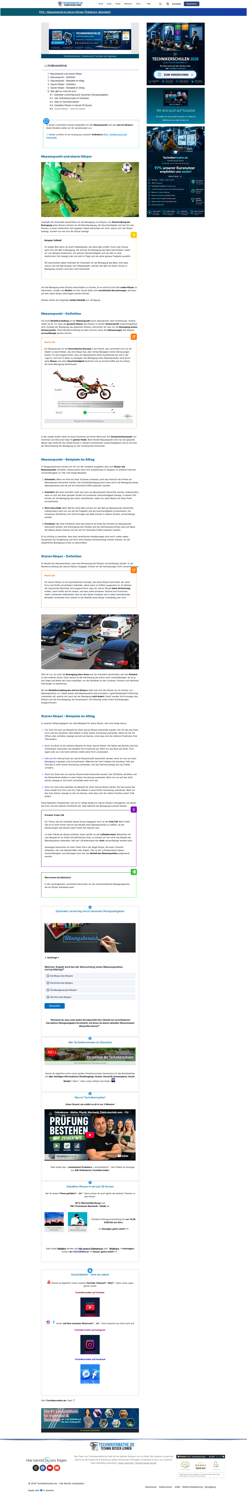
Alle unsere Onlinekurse (90, 1248)
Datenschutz (165, 1487)
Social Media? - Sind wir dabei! (69, 109)
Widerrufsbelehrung (192, 1487)
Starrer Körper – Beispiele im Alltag (67, 88)
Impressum (151, 1487)
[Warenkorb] (167, 4)
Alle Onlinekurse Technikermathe (92, 1170)
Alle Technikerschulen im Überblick (71, 98)
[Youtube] (50, 1468)
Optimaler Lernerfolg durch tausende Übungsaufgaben (81, 95)
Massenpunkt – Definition (62, 77)
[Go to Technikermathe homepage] (70, 4)
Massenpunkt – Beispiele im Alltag (67, 81)
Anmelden (176, 4)
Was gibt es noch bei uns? (63, 91)
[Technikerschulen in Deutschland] (113, 1081)
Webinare (114, 1248)
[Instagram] (36, 1468)
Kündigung (210, 1487)
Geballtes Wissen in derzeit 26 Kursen (73, 105)
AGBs (177, 1487)
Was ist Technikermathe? (67, 102)
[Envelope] (57, 1468)
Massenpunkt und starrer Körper (66, 74)
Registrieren (192, 4)
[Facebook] (43, 1468)
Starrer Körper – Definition (63, 84)
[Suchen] (160, 3)
